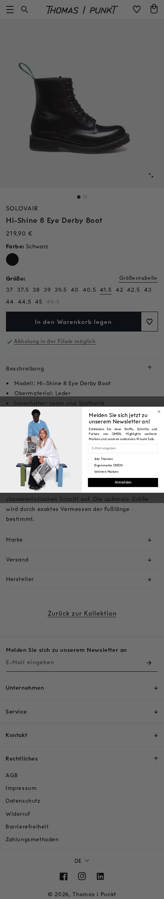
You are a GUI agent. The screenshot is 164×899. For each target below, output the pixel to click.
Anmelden (123, 482)
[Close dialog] (159, 411)
